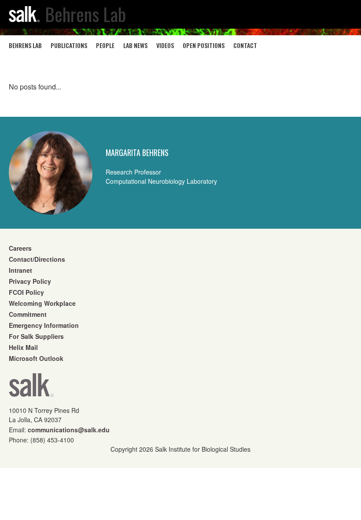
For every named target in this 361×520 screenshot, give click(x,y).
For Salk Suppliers (36, 336)
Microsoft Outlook (36, 358)
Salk (31, 388)
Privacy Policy (30, 281)
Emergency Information (44, 325)
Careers (20, 248)
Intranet (20, 270)
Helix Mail (23, 347)
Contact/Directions (37, 259)
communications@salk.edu (69, 429)
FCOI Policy (26, 292)
